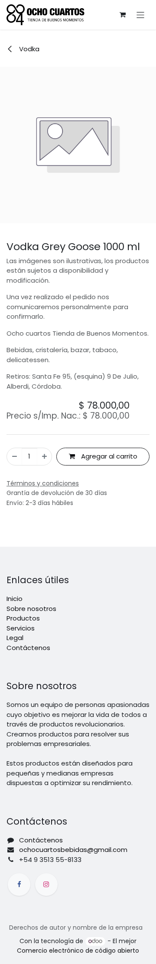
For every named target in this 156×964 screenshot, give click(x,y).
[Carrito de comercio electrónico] (122, 14)
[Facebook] (19, 884)
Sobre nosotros (31, 608)
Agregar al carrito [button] (108, 456)
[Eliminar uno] (14, 456)
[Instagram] (46, 884)
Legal (14, 637)
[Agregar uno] (44, 456)
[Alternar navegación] (140, 14)
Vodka (28, 48)
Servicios (20, 628)
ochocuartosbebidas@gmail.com (73, 849)
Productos (23, 618)
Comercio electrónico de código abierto (78, 950)
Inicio (14, 598)
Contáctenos (28, 647)
